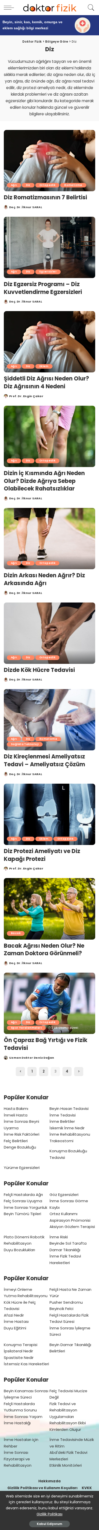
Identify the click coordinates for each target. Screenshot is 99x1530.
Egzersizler (48, 272)
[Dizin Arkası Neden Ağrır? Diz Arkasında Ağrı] (49, 538)
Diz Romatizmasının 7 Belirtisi (45, 197)
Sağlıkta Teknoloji (25, 744)
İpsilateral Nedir (18, 1351)
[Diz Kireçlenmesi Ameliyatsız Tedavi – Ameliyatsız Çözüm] (49, 719)
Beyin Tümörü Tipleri (22, 1213)
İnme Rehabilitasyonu (70, 1134)
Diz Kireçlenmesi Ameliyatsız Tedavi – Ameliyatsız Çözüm (44, 760)
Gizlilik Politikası (49, 1514)
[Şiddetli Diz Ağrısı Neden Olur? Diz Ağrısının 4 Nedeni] (49, 341)
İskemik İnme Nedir (67, 1128)
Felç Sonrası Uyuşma (23, 1201)
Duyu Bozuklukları (19, 1249)
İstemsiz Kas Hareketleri (26, 1364)
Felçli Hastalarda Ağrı (23, 1194)
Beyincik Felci (61, 1308)
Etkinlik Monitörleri (66, 1465)
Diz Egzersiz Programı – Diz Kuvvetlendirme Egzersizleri (43, 288)
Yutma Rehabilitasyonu (25, 1295)
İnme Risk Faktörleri (21, 1134)
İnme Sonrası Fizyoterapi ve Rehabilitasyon (17, 1459)
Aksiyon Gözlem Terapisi (72, 1226)
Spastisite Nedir (19, 1357)
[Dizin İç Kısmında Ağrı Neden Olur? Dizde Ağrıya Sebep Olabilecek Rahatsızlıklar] (49, 436)
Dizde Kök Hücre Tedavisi (39, 670)
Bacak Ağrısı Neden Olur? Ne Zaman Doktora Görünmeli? (44, 950)
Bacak (16, 933)
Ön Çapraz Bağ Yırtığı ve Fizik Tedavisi (45, 1044)
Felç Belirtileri (16, 1140)
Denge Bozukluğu (20, 1147)
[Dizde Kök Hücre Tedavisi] (49, 633)
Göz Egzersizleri (64, 1194)
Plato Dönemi (16, 1237)
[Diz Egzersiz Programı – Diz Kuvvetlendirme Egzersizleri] (49, 247)
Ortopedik (47, 185)
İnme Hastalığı (17, 1423)
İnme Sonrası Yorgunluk (25, 1207)
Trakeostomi (61, 1140)
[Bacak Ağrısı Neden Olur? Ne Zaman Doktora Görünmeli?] (49, 908)
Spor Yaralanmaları (26, 1028)
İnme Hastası (16, 1321)
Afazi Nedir (14, 1315)
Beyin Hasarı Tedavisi (69, 1108)
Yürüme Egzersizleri (22, 1167)
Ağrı (14, 185)
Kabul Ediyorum (49, 1524)
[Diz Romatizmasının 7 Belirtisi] (49, 160)
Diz (28, 185)
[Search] (90, 7)
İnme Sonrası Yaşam (23, 1416)
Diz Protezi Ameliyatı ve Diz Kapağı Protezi (42, 855)
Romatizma (73, 185)
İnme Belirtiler (62, 1121)
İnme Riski (59, 1237)
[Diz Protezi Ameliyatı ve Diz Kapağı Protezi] (49, 814)
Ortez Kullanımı (63, 1213)
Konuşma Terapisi (20, 1344)
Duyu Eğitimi (15, 1328)
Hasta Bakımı (16, 1108)
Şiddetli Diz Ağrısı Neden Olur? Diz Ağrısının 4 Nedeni (46, 382)
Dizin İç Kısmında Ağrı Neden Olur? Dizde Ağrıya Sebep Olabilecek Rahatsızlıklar (44, 481)
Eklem (43, 366)
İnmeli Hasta (15, 1115)
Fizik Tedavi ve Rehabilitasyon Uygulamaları (63, 1410)
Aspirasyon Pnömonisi (70, 1220)
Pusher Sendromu (66, 1302)
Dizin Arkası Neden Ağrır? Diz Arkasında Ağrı (44, 579)
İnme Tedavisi (63, 1115)
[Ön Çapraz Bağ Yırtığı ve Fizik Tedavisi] (49, 1003)
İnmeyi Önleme (18, 1289)
